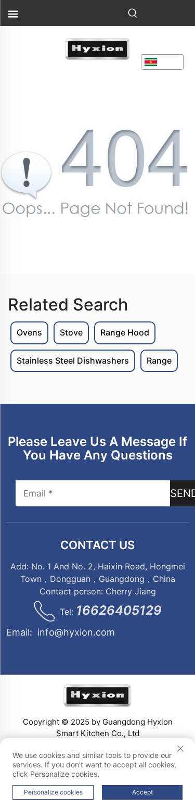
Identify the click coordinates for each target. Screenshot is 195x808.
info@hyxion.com (76, 632)
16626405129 (119, 610)
